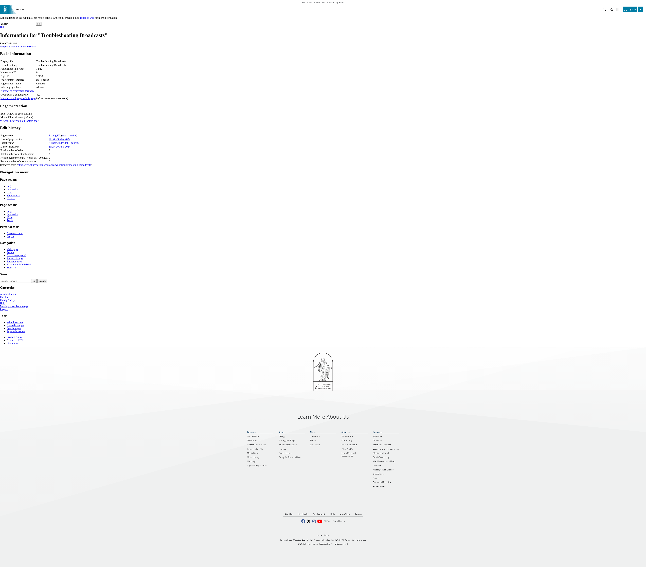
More (9, 217)
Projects (4, 309)
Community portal (16, 255)
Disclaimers (13, 343)
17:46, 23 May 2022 (59, 139)
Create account (15, 233)
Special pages (14, 328)
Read (9, 192)
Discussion (12, 189)
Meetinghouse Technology (14, 306)
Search (4, 274)
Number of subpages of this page (18, 98)
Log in (10, 236)
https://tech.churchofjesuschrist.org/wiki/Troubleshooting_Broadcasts (54, 164)
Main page (12, 249)
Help (2, 27)
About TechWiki (15, 340)
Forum (10, 252)
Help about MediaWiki (19, 264)
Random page (14, 261)
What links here (15, 322)
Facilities (4, 297)
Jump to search (28, 46)
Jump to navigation (10, 46)
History (11, 198)
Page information (16, 331)
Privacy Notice (15, 337)
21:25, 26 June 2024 (59, 146)
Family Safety (7, 300)
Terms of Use (87, 17)
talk (64, 135)
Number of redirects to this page (17, 90)
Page (9, 186)
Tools (10, 220)
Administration (8, 294)
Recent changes (15, 258)
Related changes (15, 325)
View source (13, 195)
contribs (72, 135)
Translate (11, 267)
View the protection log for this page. (19, 120)
